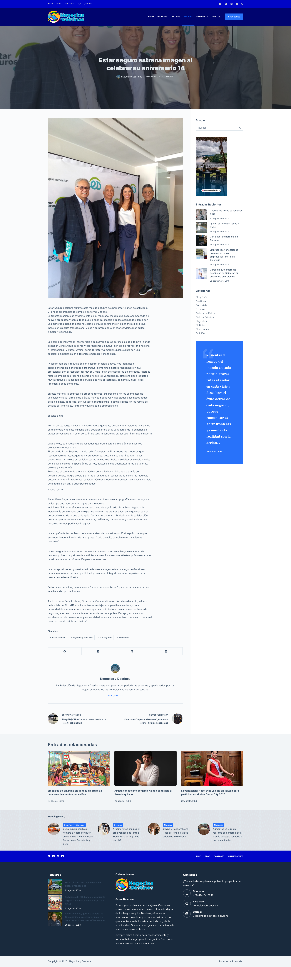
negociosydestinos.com (206, 905)
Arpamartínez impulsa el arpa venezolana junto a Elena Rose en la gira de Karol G (126, 834)
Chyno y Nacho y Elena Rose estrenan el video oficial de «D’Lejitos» (175, 832)
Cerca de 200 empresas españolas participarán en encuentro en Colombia (224, 273)
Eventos (216, 16)
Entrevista (202, 16)
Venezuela (123, 637)
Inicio (50, 4)
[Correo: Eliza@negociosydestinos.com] (187, 914)
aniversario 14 (57, 637)
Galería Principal (205, 317)
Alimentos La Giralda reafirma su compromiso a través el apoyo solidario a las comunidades (227, 834)
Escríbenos (234, 16)
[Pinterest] (132, 651)
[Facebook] (220, 4)
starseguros (105, 637)
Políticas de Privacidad (231, 961)
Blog (59, 4)
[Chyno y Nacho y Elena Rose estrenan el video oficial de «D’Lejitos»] (154, 829)
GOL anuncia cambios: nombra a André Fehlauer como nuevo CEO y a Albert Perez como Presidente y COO (78, 836)
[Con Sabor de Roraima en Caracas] (201, 240)
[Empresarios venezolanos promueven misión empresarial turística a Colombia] (201, 253)
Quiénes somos (85, 4)
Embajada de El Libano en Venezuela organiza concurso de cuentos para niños (85, 900)
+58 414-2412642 (203, 895)
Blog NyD (201, 297)
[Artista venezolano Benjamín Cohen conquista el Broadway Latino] (145, 768)
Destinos (175, 16)
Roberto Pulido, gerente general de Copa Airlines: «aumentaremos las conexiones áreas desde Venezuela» (85, 917)
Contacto (69, 4)
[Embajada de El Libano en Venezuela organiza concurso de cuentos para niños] (79, 768)
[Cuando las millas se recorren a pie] (201, 214)
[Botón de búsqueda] (240, 127)
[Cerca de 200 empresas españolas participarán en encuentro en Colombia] (201, 273)
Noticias (188, 16)
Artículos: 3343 (115, 696)
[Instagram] (231, 4)
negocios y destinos (82, 637)
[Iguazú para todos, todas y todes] (201, 227)
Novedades (202, 329)
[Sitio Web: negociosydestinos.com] (187, 903)
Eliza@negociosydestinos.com (210, 915)
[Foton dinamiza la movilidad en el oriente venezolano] (55, 886)
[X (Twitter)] (226, 4)
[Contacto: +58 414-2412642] (187, 893)
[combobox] (216, 128)
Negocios (162, 16)
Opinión (200, 333)
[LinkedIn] (237, 4)
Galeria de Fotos (205, 313)
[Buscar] (242, 4)
